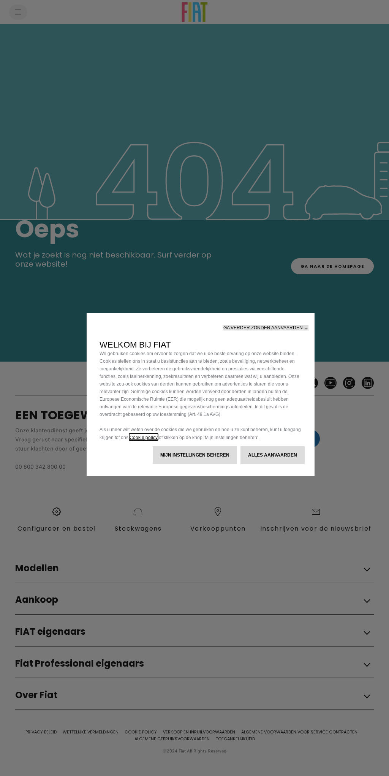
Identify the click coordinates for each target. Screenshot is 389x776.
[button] (265, 327)
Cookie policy (144, 437)
